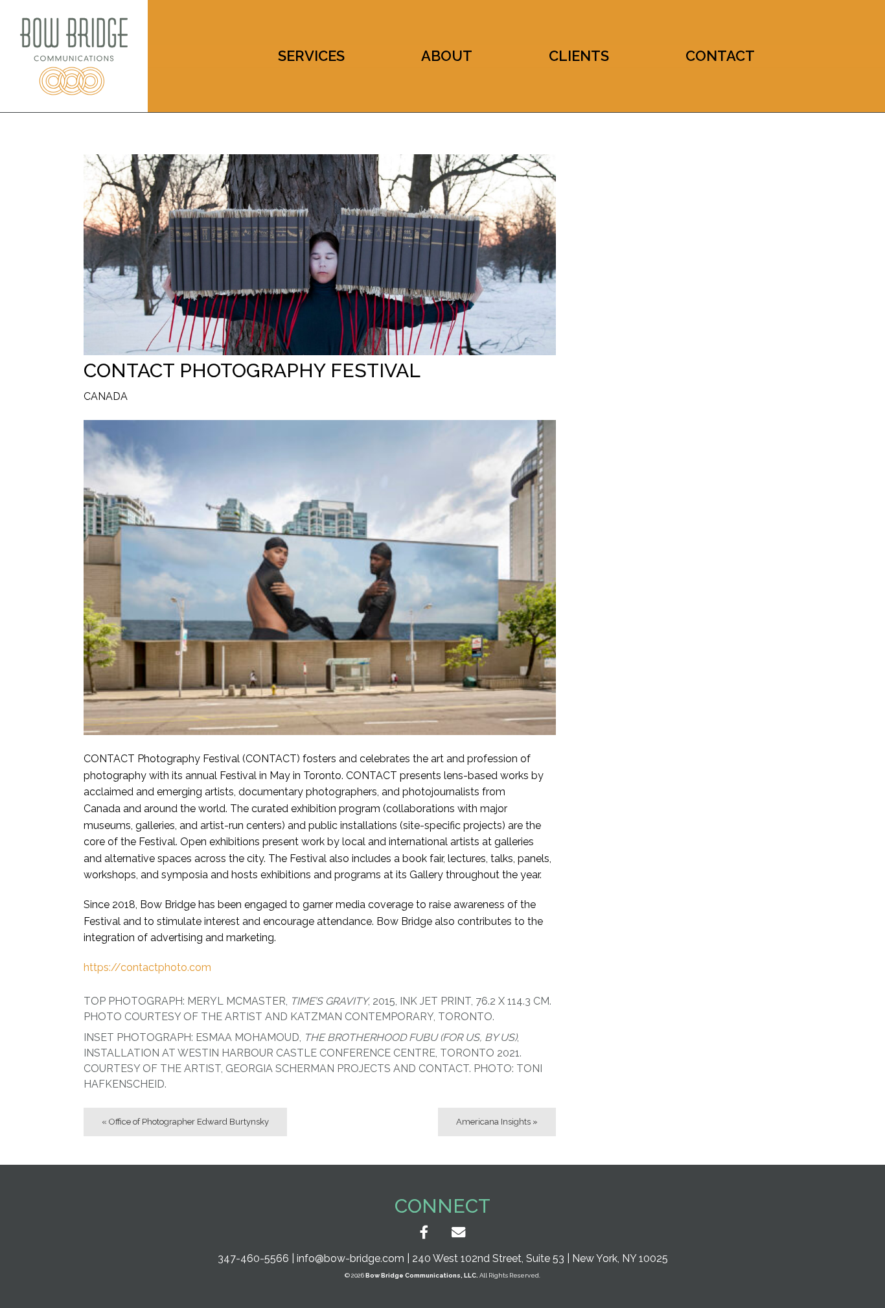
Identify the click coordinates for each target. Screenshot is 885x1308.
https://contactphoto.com (147, 967)
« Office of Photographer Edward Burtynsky (185, 1122)
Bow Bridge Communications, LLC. (421, 1275)
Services (311, 55)
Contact (720, 55)
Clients (579, 55)
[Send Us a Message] (458, 1232)
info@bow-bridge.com (350, 1258)
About (446, 55)
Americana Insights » (497, 1122)
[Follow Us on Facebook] (424, 1232)
